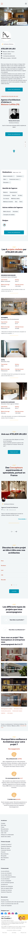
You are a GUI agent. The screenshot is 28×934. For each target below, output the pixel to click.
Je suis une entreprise (6, 873)
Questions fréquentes (6, 846)
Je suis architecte (5, 871)
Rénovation (6, 182)
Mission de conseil (5, 848)
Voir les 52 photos (22, 23)
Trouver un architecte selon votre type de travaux (12, 901)
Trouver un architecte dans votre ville (9, 903)
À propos (3, 823)
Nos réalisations (5, 857)
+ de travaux (10, 713)
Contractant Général (6, 850)
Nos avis (3, 859)
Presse (2, 827)
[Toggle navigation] (25, 3)
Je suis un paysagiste (6, 880)
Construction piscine (6, 711)
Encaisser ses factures (6, 890)
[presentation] (12, 532)
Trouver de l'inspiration (6, 905)
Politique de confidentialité (7, 834)
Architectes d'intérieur (19, 724)
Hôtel (5, 179)
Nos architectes (4, 854)
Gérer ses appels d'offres (7, 888)
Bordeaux (3, 565)
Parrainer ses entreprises (7, 886)
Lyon (2, 570)
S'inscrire (3, 852)
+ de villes (14, 591)
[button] (11, 585)
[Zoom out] (25, 144)
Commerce (20, 176)
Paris (2, 560)
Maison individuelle (8, 176)
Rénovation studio (18, 708)
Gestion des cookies (6, 836)
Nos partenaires (4, 829)
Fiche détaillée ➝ (22, 519)
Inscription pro (4, 884)
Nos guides (3, 855)
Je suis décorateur (5, 878)
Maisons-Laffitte (15, 725)
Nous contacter (4, 831)
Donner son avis (14, 452)
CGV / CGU (3, 832)
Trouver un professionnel (7, 724)
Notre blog (3, 825)
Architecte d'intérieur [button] (8, 44)
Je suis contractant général (7, 882)
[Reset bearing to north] (25, 146)
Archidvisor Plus (5, 900)
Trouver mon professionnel (14, 89)
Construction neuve (14, 179)
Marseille (3, 579)
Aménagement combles (6, 708)
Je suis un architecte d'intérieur (8, 877)
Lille (2, 575)
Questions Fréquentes (6, 892)
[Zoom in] (25, 142)
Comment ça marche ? (6, 844)
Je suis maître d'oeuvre (6, 875)
